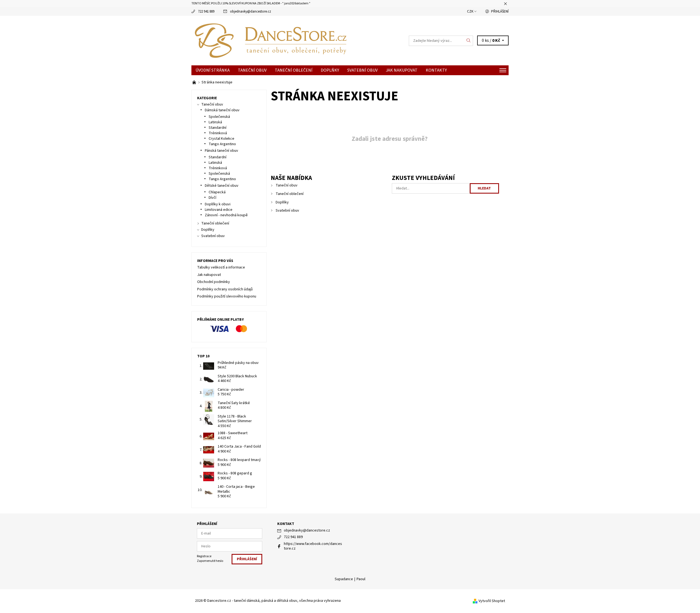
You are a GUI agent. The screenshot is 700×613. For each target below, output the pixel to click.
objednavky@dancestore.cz (250, 11)
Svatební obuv (362, 70)
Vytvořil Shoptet (492, 601)
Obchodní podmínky (213, 282)
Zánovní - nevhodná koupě (226, 215)
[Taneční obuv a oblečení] (194, 82)
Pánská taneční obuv (221, 150)
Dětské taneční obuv (221, 185)
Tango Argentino (222, 144)
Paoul (361, 579)
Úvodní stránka (213, 70)
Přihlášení (500, 11)
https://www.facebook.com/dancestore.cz (313, 546)
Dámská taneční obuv (222, 110)
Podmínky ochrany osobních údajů (225, 289)
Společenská (219, 116)
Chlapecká (217, 192)
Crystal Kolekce (221, 138)
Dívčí (212, 197)
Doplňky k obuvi (218, 204)
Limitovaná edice (218, 209)
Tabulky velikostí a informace (221, 267)
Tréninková (218, 133)
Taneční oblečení (294, 70)
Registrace (204, 556)
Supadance (344, 579)
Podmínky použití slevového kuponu (226, 296)
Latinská (215, 122)
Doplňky (330, 70)
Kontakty (436, 70)
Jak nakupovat (402, 70)
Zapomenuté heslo (210, 561)
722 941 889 (206, 11)
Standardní (217, 127)
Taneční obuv (252, 70)
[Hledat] (468, 41)
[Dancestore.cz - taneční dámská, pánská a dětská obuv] (270, 40)
